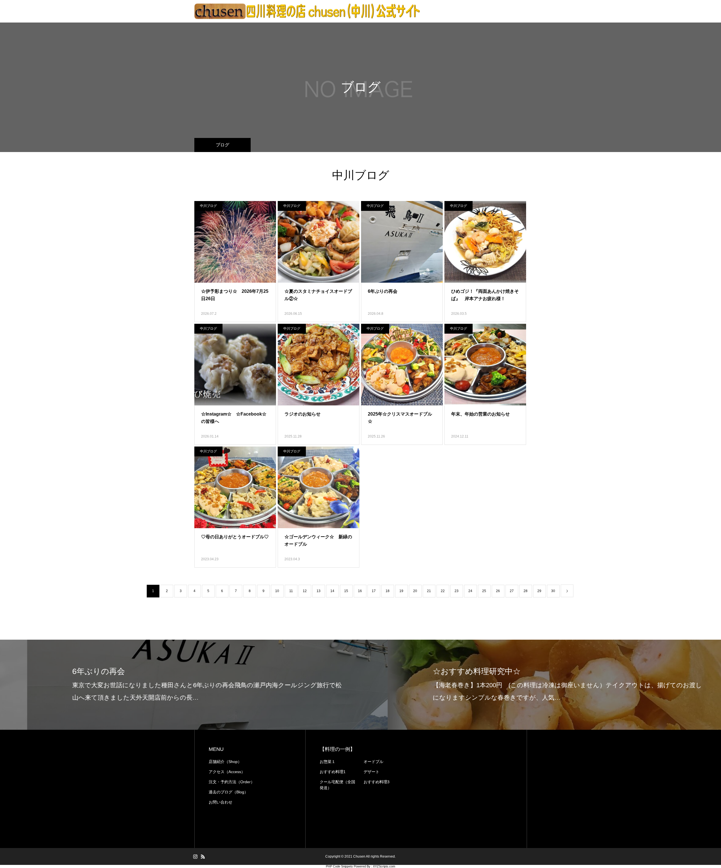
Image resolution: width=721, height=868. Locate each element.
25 (484, 591)
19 (401, 591)
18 (388, 591)
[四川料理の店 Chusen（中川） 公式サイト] (307, 11)
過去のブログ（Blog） (228, 792)
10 (277, 591)
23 (457, 591)
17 (374, 591)
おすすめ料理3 (377, 782)
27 (512, 591)
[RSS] (203, 856)
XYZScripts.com (384, 866)
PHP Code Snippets (339, 866)
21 (429, 591)
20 (415, 591)
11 (291, 591)
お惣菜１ (327, 761)
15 (346, 591)
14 (332, 591)
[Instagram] (195, 856)
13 (319, 591)
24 (470, 591)
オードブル (373, 761)
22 (443, 591)
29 (539, 591)
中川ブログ (208, 206)
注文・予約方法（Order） (232, 782)
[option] (180, 685)
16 (360, 591)
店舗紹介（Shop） (225, 761)
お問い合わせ (220, 802)
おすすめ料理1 (333, 771)
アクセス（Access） (227, 771)
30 (553, 591)
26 (498, 591)
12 (305, 591)
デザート (371, 771)
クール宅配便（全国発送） (337, 785)
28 (526, 591)
